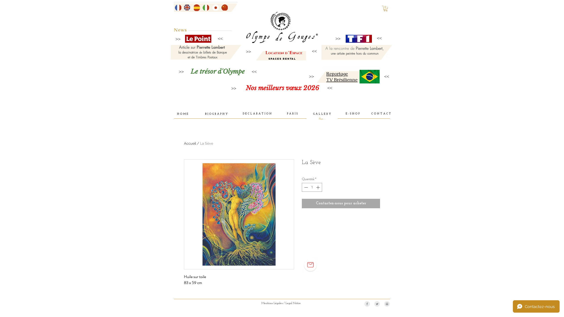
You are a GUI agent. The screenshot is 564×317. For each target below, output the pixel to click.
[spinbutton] (312, 187)
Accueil (190, 143)
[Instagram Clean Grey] (387, 304)
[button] (385, 8)
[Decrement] (305, 187)
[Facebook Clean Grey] (367, 304)
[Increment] (318, 187)
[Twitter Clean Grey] (377, 304)
